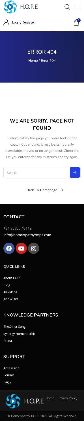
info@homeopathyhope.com (27, 234)
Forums (9, 375)
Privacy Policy (67, 398)
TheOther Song (14, 326)
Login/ (17, 22)
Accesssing (11, 368)
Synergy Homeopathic (19, 334)
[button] (76, 22)
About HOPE (12, 278)
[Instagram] (33, 248)
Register (28, 22)
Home (33, 60)
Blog (6, 285)
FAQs (7, 382)
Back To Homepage (42, 190)
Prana (7, 340)
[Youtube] (21, 248)
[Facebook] (9, 248)
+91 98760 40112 (17, 228)
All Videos (10, 292)
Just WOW (10, 299)
